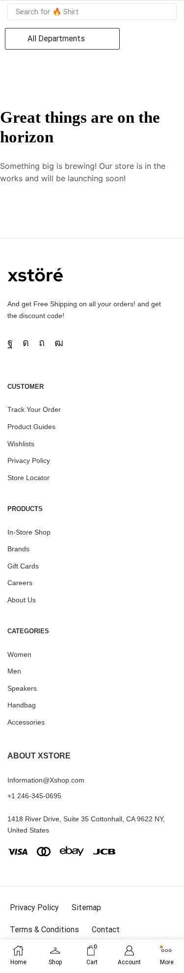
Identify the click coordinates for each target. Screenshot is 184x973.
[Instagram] (26, 343)
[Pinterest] (42, 343)
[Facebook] (10, 343)
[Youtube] (58, 343)
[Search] (166, 12)
